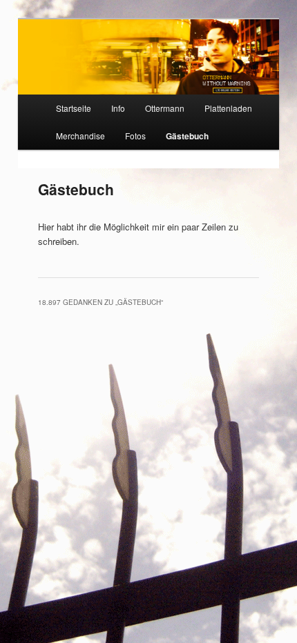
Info (118, 108)
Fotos (135, 135)
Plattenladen (228, 108)
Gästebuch (187, 136)
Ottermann (164, 108)
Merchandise (80, 135)
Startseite (73, 108)
